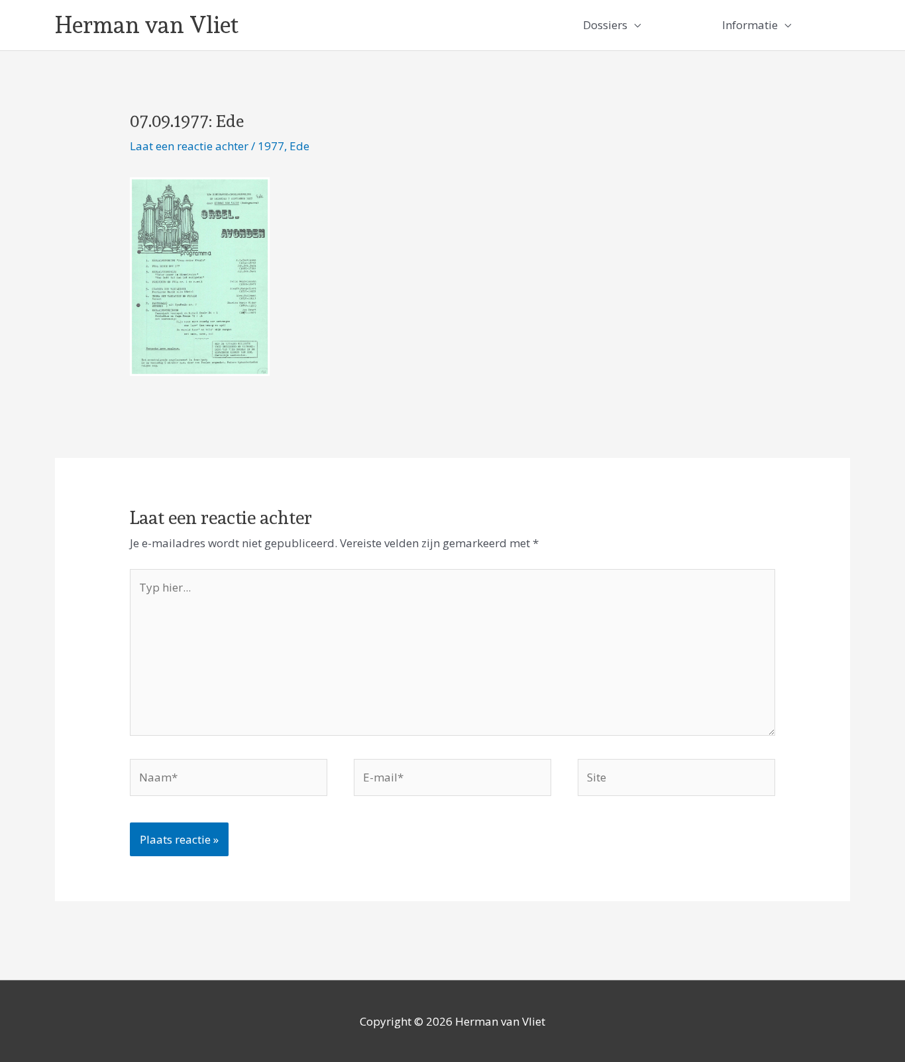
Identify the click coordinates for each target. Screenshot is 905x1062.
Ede (299, 146)
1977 (271, 146)
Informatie (750, 24)
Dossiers (605, 24)
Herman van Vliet (147, 24)
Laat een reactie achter (189, 146)
